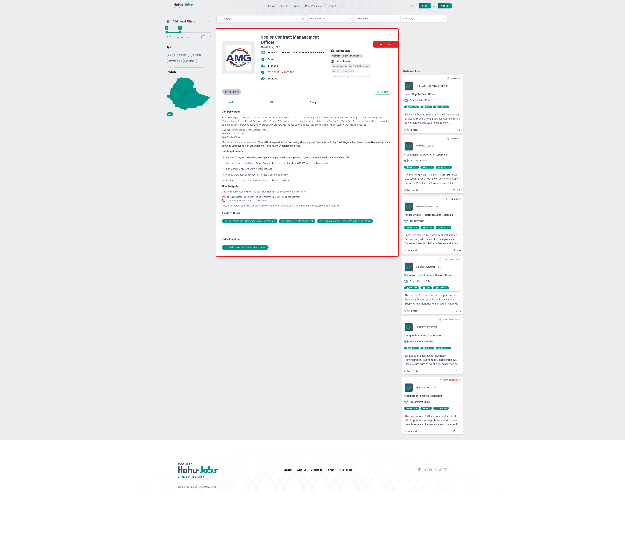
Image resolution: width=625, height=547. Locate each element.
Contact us (316, 470)
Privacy (330, 470)
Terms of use (345, 470)
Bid (169, 54)
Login (424, 6)
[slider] (166, 32)
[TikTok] (440, 469)
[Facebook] (430, 469)
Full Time (196, 54)
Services (288, 470)
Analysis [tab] (315, 102)
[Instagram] (445, 469)
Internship (173, 61)
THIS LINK (300, 191)
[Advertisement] (189, 144)
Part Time (189, 61)
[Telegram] (425, 470)
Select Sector (362, 18)
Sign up (444, 6)
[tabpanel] (307, 180)
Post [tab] (230, 102)
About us (301, 470)
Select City (408, 18)
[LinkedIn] (419, 469)
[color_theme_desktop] (412, 5)
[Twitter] (435, 470)
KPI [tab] (272, 102)
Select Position (317, 18)
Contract (181, 54)
